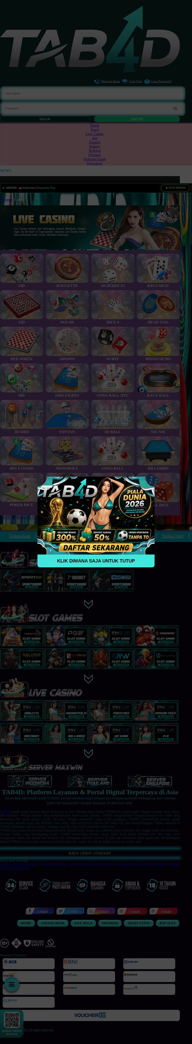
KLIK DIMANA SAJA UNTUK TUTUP (96, 560)
